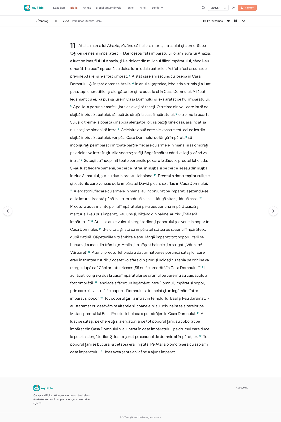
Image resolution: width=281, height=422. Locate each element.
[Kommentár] (236, 21)
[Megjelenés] (233, 8)
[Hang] (229, 21)
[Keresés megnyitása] (203, 8)
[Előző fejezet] (7, 211)
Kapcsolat (242, 387)
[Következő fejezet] (273, 211)
